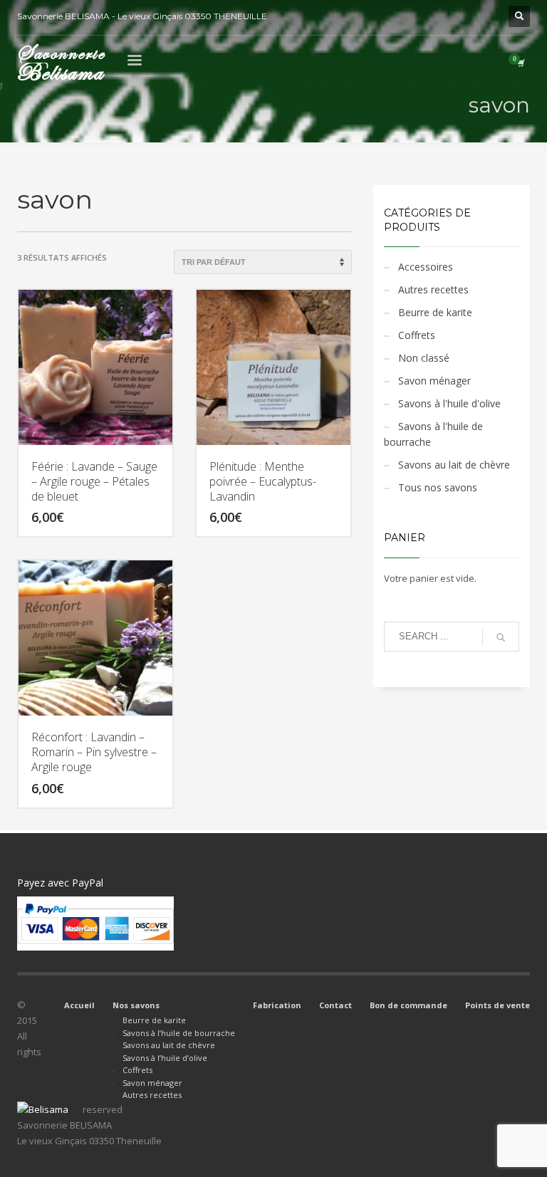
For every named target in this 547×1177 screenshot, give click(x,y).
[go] (500, 637)
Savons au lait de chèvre (454, 464)
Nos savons (136, 1005)
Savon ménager (434, 380)
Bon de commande (408, 1005)
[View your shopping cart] (520, 62)
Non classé (423, 358)
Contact (335, 1005)
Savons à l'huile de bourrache (433, 434)
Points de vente (497, 1005)
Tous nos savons (437, 487)
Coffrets (416, 335)
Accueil (79, 1005)
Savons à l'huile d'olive (449, 403)
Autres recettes (433, 289)
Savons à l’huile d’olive (165, 1057)
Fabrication (277, 1005)
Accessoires (425, 266)
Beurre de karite (435, 312)
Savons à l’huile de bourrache (179, 1032)
